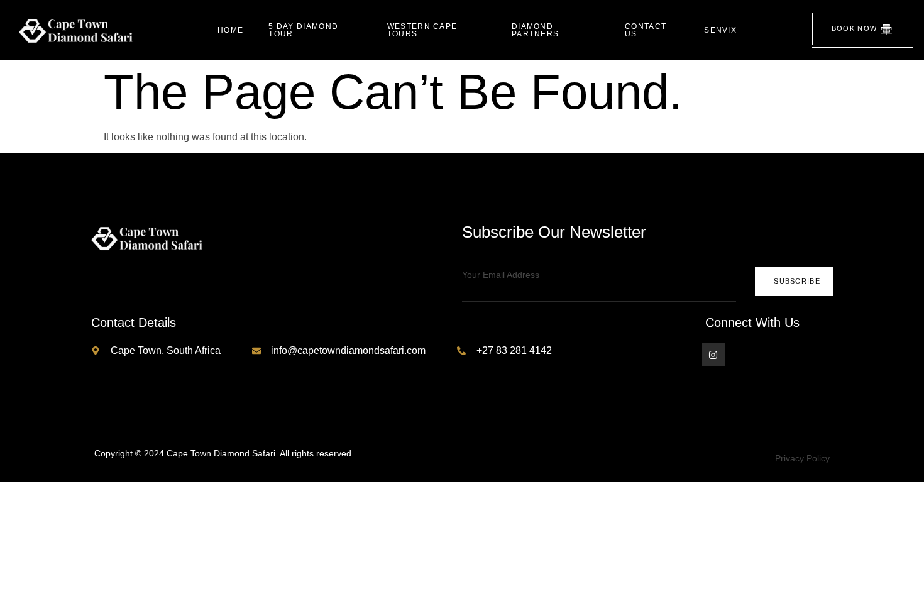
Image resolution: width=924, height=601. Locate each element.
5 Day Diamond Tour (303, 30)
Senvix (720, 30)
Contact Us (645, 30)
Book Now (854, 28)
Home (230, 30)
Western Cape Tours (422, 30)
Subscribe (797, 281)
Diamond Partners (535, 30)
